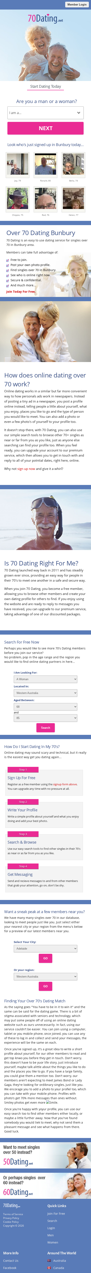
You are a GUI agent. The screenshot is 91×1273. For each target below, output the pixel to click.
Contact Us (10, 1261)
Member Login (77, 4)
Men (50, 1235)
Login (51, 1228)
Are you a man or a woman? (46, 101)
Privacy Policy (11, 1218)
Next (45, 128)
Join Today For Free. (21, 292)
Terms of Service (13, 1214)
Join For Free (56, 1214)
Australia (59, 1261)
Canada (58, 1268)
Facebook (9, 1268)
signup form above (65, 784)
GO (45, 958)
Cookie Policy (11, 1222)
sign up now (26, 469)
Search (45, 727)
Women (52, 1242)
